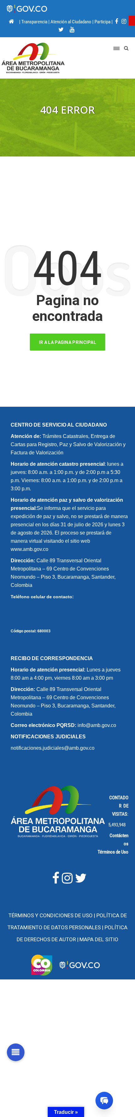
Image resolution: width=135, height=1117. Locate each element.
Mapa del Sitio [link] (98, 939)
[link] (132, 21)
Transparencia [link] (34, 22)
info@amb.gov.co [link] (97, 725)
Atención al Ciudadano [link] (71, 22)
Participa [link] (102, 22)
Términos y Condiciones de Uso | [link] (52, 915)
